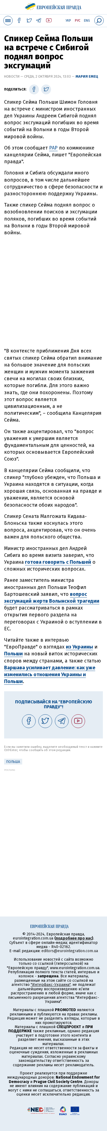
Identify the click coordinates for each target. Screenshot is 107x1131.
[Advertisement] (53, 291)
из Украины (79, 647)
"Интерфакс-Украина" (51, 984)
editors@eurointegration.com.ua (69, 951)
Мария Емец (86, 76)
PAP (53, 148)
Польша (13, 762)
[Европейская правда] (53, 5)
